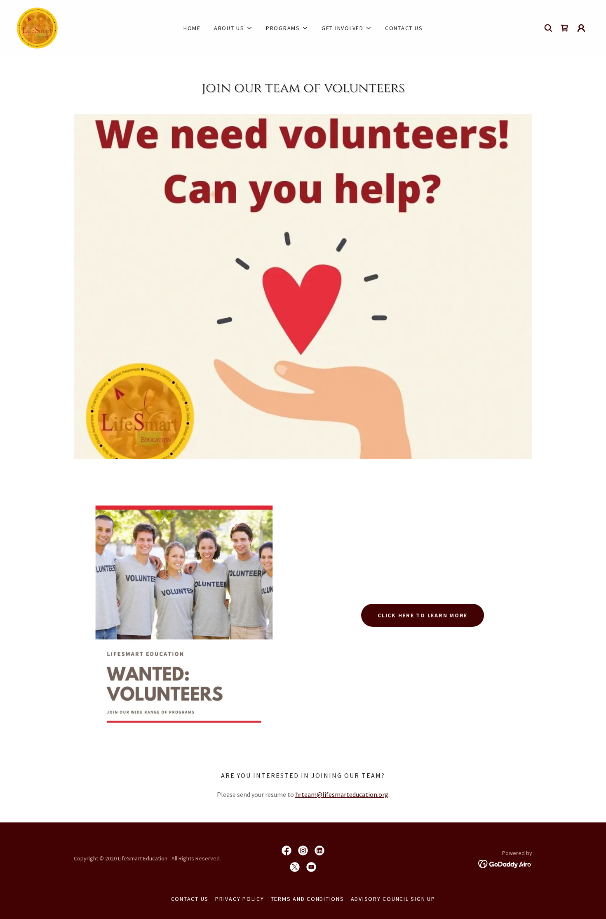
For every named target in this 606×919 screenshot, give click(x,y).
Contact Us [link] (404, 28)
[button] (233, 28)
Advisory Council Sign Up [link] (393, 898)
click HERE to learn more (422, 615)
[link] (37, 27)
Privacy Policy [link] (239, 898)
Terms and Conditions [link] (307, 898)
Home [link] (192, 28)
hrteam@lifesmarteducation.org (341, 794)
